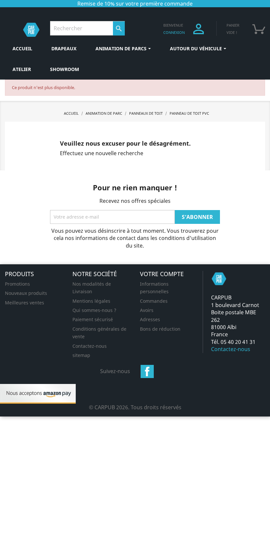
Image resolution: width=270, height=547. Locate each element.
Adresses (150, 319)
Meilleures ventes (24, 302)
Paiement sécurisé (92, 319)
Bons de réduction (160, 329)
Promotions (17, 284)
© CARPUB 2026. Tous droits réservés (135, 407)
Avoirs (146, 310)
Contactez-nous (89, 346)
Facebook (147, 371)
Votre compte (162, 274)
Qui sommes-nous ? (94, 310)
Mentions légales (91, 301)
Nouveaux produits (26, 293)
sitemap (81, 355)
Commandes (154, 301)
